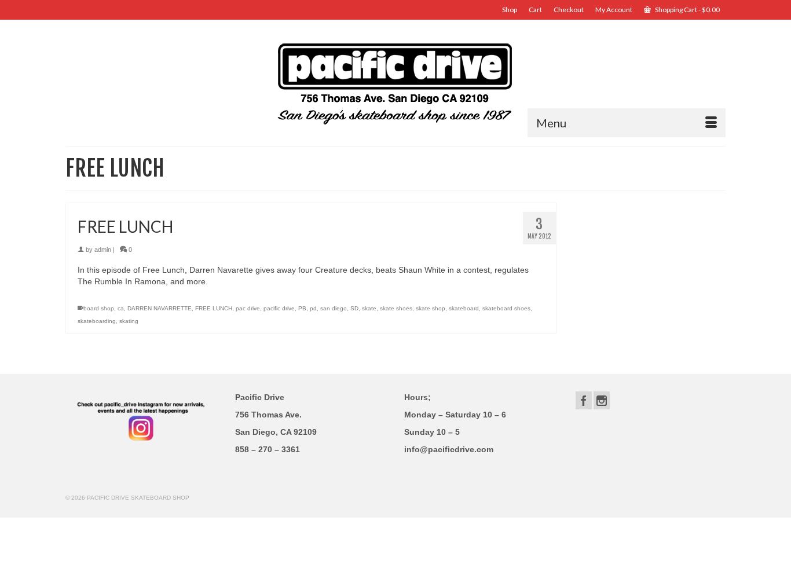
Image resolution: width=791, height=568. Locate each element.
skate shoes (396, 308)
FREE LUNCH (213, 308)
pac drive (248, 308)
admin (102, 249)
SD (354, 308)
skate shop (430, 308)
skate (369, 308)
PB (302, 308)
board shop (98, 308)
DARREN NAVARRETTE (159, 308)
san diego (333, 308)
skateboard (464, 308)
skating (128, 321)
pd (313, 308)
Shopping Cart (687, 9)
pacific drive (279, 308)
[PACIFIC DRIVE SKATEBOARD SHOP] (395, 82)
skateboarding (97, 321)
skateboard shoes (506, 308)
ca (121, 308)
